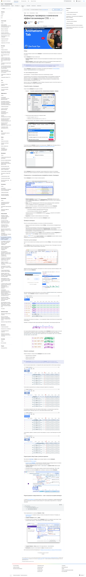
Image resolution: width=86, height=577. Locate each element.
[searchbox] (6, 8)
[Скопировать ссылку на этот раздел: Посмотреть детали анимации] (37, 240)
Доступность (34, 5)
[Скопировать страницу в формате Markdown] (53, 18)
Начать (12, 5)
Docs (2, 3)
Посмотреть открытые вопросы (17, 568)
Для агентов (39, 5)
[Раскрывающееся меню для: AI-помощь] (20, 5)
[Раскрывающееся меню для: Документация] (19, 1)
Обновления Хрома (40, 567)
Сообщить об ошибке (16, 567)
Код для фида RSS (64, 571)
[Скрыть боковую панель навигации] (11, 575)
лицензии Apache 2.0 (26, 558)
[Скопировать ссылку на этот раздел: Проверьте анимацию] (35, 220)
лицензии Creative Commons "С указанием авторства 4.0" (50, 557)
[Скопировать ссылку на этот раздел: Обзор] (28, 51)
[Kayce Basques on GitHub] (29, 23)
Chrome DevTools (8, 3)
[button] (6, 16)
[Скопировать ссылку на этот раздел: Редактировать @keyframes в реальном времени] (49, 456)
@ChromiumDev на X (65, 567)
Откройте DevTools (29, 514)
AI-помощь (17, 5)
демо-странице (33, 461)
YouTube (63, 568)
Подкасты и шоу (39, 571)
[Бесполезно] (61, 13)
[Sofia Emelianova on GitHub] (38, 23)
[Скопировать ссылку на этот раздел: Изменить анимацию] (35, 351)
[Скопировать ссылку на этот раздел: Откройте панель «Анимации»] (40, 86)
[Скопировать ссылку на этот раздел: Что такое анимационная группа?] (39, 72)
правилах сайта (40, 558)
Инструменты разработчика (5, 5)
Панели (23, 5)
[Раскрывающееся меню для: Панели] (25, 5)
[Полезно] (60, 13)
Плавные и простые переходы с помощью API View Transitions (51, 549)
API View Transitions (56, 68)
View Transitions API (31, 499)
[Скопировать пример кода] (61, 504)
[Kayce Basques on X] (28, 23)
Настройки (28, 5)
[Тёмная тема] (60, 504)
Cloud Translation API (45, 9)
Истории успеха (39, 568)
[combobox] (68, 1)
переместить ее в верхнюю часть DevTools (47, 146)
